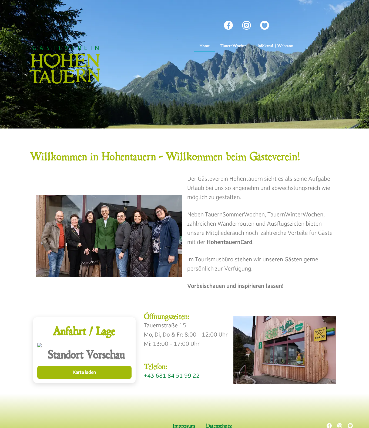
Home (204, 46)
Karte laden (84, 372)
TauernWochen (233, 46)
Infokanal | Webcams (275, 46)
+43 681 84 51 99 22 (172, 375)
